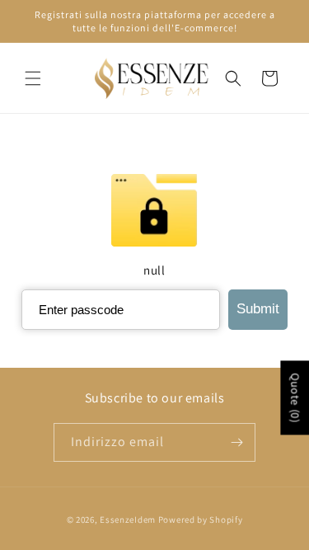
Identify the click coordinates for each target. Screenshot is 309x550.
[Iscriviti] (236, 442)
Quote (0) (295, 397)
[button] (33, 78)
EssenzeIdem (128, 519)
